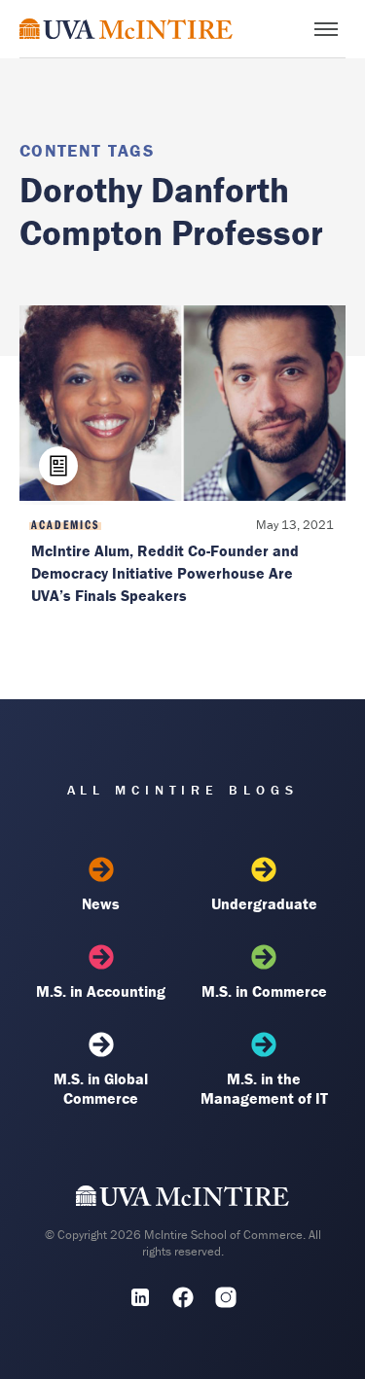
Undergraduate (264, 903)
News (101, 903)
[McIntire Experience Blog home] (126, 28)
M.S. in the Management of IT (264, 1088)
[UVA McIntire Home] (182, 1200)
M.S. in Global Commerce (101, 1088)
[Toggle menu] (326, 29)
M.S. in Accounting (100, 991)
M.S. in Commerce (264, 991)
